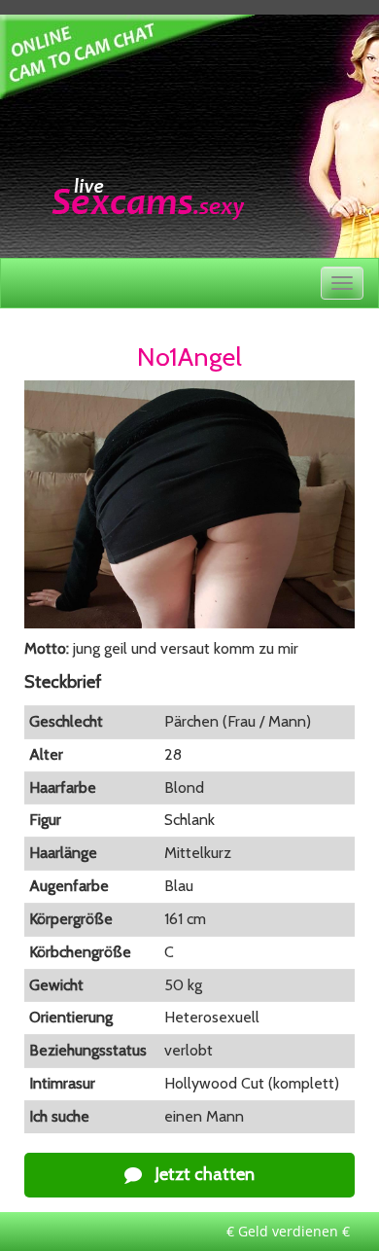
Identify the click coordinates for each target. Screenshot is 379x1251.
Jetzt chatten (203, 1174)
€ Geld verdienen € (288, 1231)
